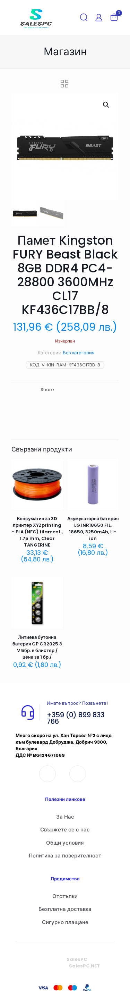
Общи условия (65, 842)
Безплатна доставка (65, 909)
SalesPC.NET (84, 966)
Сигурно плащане (65, 922)
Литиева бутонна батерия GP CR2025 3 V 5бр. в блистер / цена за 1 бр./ (37, 647)
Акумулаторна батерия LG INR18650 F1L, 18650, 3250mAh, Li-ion (93, 528)
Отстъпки (65, 896)
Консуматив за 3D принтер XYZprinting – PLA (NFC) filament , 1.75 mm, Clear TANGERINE (37, 531)
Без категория (78, 352)
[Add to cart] (54, 466)
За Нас (65, 816)
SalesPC (77, 959)
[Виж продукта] (54, 476)
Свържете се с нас (65, 829)
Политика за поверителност (65, 855)
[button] (106, 105)
